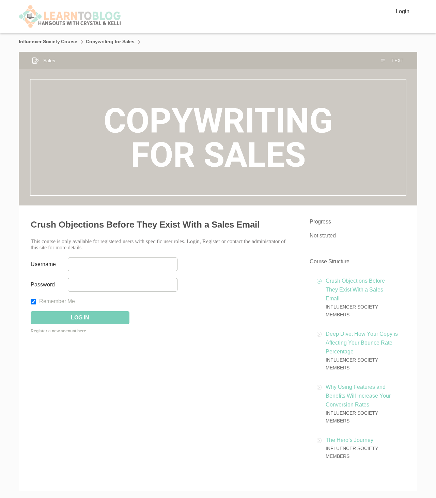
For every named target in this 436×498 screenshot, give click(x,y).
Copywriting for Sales (110, 41)
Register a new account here (58, 331)
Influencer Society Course (48, 41)
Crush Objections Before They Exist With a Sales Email (355, 289)
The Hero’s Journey (349, 440)
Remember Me (56, 301)
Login (402, 11)
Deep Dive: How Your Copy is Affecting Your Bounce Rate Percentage (362, 342)
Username (43, 264)
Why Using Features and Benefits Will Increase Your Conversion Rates (358, 396)
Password (43, 284)
